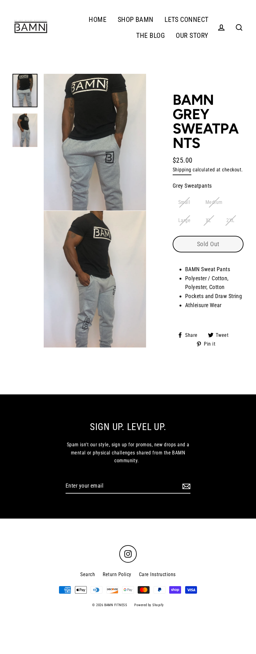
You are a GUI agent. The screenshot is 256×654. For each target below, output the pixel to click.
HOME (97, 19)
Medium (214, 202)
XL (208, 220)
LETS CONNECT (186, 19)
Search (87, 574)
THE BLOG (150, 35)
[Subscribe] (185, 486)
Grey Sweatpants (192, 185)
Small (184, 202)
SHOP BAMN (136, 19)
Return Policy (117, 574)
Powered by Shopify (149, 605)
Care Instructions (157, 574)
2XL (230, 220)
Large (184, 220)
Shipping (182, 170)
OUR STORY (192, 35)
